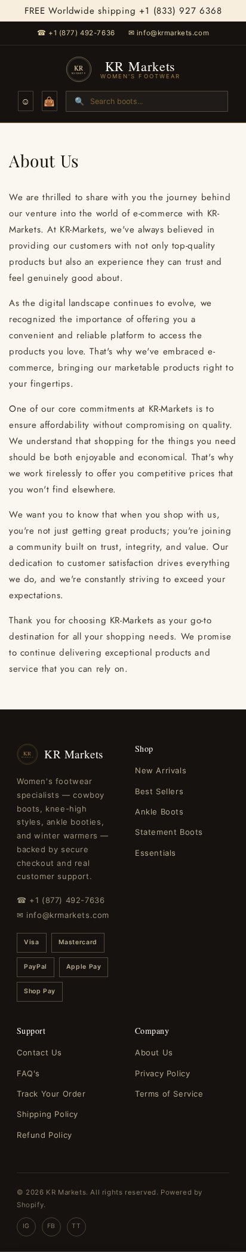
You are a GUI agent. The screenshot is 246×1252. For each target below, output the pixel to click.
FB (51, 1226)
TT (76, 1226)
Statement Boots (169, 832)
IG (26, 1226)
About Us (154, 1052)
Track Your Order (51, 1093)
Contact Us (39, 1052)
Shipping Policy (47, 1114)
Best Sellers (159, 791)
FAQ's (28, 1073)
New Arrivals (160, 770)
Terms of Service (169, 1093)
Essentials (155, 853)
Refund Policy (44, 1135)
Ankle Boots (159, 811)
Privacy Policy (162, 1073)
